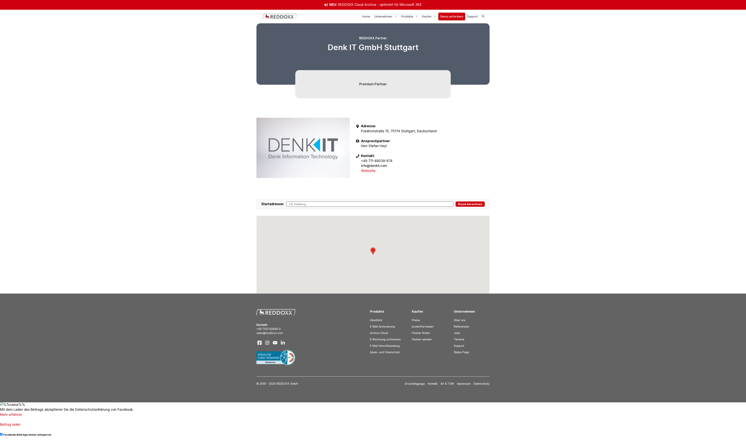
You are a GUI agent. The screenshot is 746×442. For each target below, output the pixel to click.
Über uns (459, 320)
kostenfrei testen (423, 326)
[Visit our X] (275, 343)
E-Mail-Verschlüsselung (385, 345)
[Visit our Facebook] (259, 343)
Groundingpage (415, 383)
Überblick (376, 320)
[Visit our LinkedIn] (283, 343)
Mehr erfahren (11, 415)
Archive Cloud (379, 333)
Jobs (457, 333)
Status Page (461, 352)
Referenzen (461, 326)
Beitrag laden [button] (10, 424)
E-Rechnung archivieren (385, 339)
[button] (483, 16)
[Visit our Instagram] (267, 343)
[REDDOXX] (280, 16)
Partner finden (421, 333)
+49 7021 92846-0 (268, 328)
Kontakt (432, 383)
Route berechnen (470, 204)
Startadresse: (272, 204)
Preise (416, 320)
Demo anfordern (451, 16)
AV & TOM (447, 383)
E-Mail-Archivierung (382, 326)
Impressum (464, 383)
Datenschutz (482, 383)
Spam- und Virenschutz (385, 352)
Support (472, 16)
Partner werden (422, 339)
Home (366, 16)
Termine (459, 339)
